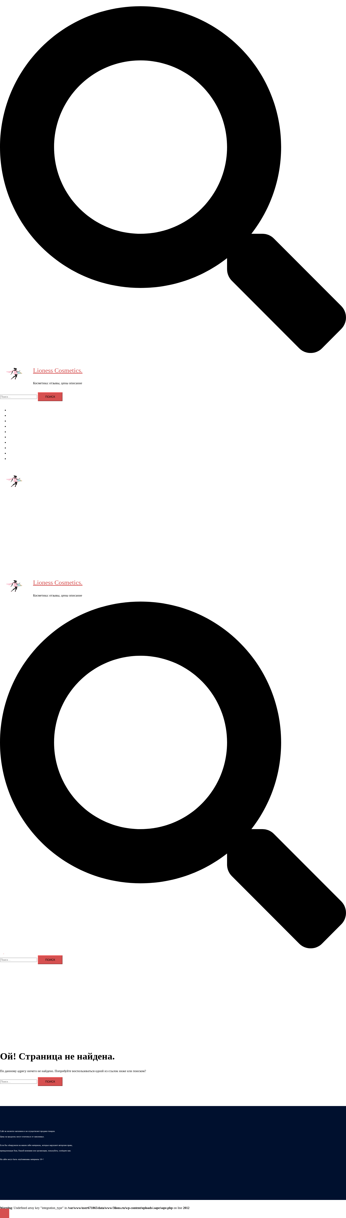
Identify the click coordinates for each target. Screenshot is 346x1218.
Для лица (14, 421)
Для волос (15, 415)
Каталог (13, 458)
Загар (11, 453)
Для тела (14, 426)
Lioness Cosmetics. (57, 370)
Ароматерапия (18, 410)
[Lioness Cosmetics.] (15, 375)
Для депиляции (18, 437)
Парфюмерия (17, 442)
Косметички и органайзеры (26, 447)
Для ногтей (15, 431)
